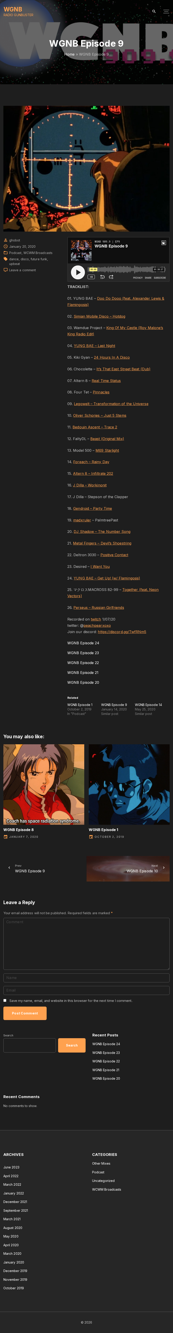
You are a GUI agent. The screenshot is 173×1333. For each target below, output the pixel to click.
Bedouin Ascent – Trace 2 (95, 427)
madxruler (82, 520)
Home (69, 54)
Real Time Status (106, 380)
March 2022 (12, 1184)
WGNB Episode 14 (148, 705)
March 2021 (11, 1219)
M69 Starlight (107, 450)
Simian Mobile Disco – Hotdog (99, 316)
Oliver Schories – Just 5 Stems (99, 415)
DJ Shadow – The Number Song (102, 531)
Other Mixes (101, 1163)
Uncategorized (103, 1181)
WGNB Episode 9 (114, 705)
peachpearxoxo (97, 625)
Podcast (15, 253)
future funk (39, 259)
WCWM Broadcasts (37, 253)
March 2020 (12, 1253)
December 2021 (15, 1202)
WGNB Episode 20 (83, 682)
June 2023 (11, 1167)
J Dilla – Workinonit (90, 485)
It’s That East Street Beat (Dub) (123, 369)
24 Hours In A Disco (112, 357)
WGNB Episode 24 (83, 643)
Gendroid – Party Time (92, 508)
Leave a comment (22, 270)
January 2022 (13, 1193)
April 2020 (11, 1245)
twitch (96, 619)
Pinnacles (101, 392)
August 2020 (12, 1228)
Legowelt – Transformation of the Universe (111, 404)
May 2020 (10, 1236)
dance (14, 259)
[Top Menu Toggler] (166, 12)
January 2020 (13, 1262)
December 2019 (15, 1271)
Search (8, 1035)
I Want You (100, 566)
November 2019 (15, 1279)
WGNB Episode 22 (83, 662)
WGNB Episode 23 (83, 653)
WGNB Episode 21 (82, 672)
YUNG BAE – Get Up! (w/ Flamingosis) (107, 578)
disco (25, 259)
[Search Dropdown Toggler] (154, 11)
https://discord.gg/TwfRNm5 (122, 632)
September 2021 (15, 1210)
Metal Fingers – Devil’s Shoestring (102, 543)
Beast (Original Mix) (107, 438)
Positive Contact (114, 555)
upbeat (14, 264)
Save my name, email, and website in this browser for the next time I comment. (70, 1001)
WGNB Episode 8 (18, 829)
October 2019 (13, 1288)
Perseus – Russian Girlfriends (98, 607)
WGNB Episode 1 (79, 705)
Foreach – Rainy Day (91, 462)
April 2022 (10, 1176)
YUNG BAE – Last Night (94, 345)
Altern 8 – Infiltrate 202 (93, 473)
